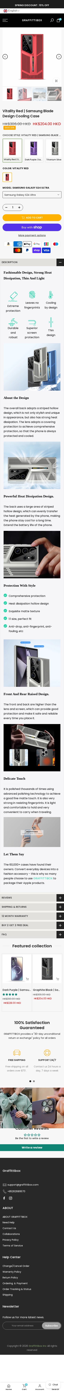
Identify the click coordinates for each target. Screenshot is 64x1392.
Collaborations (11, 1234)
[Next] (58, 56)
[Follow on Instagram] (10, 1198)
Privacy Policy (11, 1240)
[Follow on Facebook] (4, 1198)
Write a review (32, 1148)
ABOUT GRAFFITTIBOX (15, 1217)
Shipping (8, 1294)
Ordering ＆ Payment (15, 1283)
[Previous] (5, 56)
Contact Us (9, 1228)
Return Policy (10, 1277)
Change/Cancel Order (16, 1266)
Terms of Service (13, 1245)
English (12, 10)
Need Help (9, 1222)
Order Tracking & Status (17, 1289)
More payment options (32, 235)
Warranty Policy (12, 1271)
